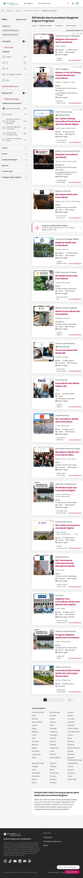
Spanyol (71, 712)
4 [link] (57, 700)
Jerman (70, 715)
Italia (34, 715)
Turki (34, 770)
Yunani (70, 735)
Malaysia (35, 732)
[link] (49, 11)
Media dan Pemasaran (11, 99)
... (65, 700)
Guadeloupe (54, 748)
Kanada (52, 722)
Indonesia (35, 751)
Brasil (70, 738)
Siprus (34, 782)
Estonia (52, 741)
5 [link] (61, 700)
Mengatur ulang (21, 19)
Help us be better (72, 872)
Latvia (70, 776)
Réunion (53, 763)
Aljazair (34, 748)
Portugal (71, 719)
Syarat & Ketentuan (53, 872)
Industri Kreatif (71, 26)
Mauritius (71, 754)
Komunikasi (59, 26)
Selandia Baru (73, 763)
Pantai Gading (55, 757)
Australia (71, 725)
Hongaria (71, 773)
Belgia (34, 728)
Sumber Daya (45, 3)
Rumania (71, 745)
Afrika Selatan (37, 722)
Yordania (53, 782)
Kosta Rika (36, 776)
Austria (34, 725)
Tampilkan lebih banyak (9, 86)
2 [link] (49, 700)
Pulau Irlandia (73, 728)
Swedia (52, 719)
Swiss (52, 725)
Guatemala (36, 773)
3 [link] (53, 700)
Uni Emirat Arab (74, 732)
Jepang (70, 751)
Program (30, 3)
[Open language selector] (72, 3)
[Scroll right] (81, 25)
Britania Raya (55, 712)
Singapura (54, 732)
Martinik (53, 754)
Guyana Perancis (74, 748)
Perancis (53, 715)
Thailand (53, 766)
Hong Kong (54, 773)
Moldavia (53, 779)
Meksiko (35, 745)
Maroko (71, 741)
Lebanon (71, 722)
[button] (6, 26)
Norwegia (53, 735)
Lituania (53, 738)
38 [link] (69, 700)
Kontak (45, 845)
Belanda (35, 719)
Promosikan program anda (52, 841)
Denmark (35, 741)
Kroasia (52, 776)
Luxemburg (36, 754)
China (34, 735)
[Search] (68, 3)
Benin (52, 770)
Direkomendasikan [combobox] (73, 30)
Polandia (53, 745)
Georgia (71, 770)
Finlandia (53, 728)
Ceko (34, 738)
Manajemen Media (45, 26)
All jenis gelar (8, 47)
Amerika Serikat (38, 712)
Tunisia (70, 766)
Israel (52, 751)
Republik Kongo (38, 763)
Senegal (35, 766)
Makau (34, 779)
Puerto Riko (72, 779)
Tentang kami (47, 837)
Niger (34, 757)
